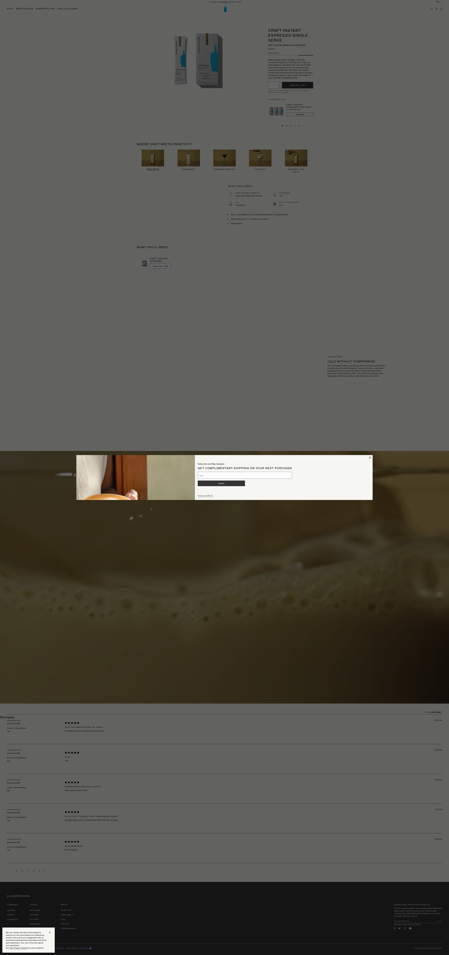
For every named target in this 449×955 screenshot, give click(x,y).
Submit (221, 483)
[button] (370, 457)
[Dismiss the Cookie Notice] (49, 932)
